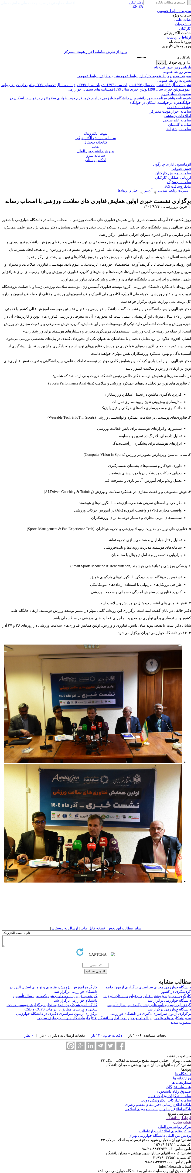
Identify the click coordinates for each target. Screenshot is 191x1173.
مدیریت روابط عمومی (174, 11)
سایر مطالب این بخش (123, 928)
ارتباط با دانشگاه (178, 1118)
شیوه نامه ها (181, 98)
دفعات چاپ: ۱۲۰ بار (106, 1035)
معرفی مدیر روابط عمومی (171, 76)
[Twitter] (110, 1046)
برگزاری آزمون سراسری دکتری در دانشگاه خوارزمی (150, 1014)
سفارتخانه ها (181, 1083)
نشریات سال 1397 (120, 85)
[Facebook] (120, 1046)
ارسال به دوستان (64, 928)
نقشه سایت (182, 1122)
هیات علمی (182, 20)
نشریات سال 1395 (177, 85)
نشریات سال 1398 (92, 85)
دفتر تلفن (136, 2)
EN (135, 6)
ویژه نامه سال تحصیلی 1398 (56, 85)
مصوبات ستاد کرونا (176, 94)
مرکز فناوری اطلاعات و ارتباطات (165, 1131)
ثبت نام (159, 67)
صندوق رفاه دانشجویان (173, 1091)
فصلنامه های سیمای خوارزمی (91, 89)
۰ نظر (29, 1035)
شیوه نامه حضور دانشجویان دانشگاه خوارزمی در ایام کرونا (127, 98)
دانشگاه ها (183, 1074)
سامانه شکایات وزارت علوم (169, 1096)
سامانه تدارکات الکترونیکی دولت (166, 1100)
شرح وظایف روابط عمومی (98, 76)
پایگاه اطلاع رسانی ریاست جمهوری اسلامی (158, 1109)
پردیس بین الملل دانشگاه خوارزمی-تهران (160, 1135)
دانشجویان (183, 24)
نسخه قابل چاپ (92, 928)
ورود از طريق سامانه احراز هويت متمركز (95, 52)
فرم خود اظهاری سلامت (64, 98)
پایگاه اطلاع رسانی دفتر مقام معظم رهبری (158, 1105)
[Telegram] (100, 1046)
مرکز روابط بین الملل (174, 1127)
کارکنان (185, 28)
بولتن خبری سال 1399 (130, 89)
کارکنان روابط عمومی (135, 76)
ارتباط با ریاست (179, 37)
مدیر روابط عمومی (176, 72)
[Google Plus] (80, 1046)
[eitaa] (70, 1046)
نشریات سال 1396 (149, 85)
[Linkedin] (90, 1046)
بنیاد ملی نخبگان (178, 1087)
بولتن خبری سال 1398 (164, 89)
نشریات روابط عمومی (174, 80)
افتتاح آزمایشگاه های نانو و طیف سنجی (67, 1018)
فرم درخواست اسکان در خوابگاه (155, 102)
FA (141, 6)
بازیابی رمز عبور (178, 67)
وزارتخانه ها (182, 1078)
